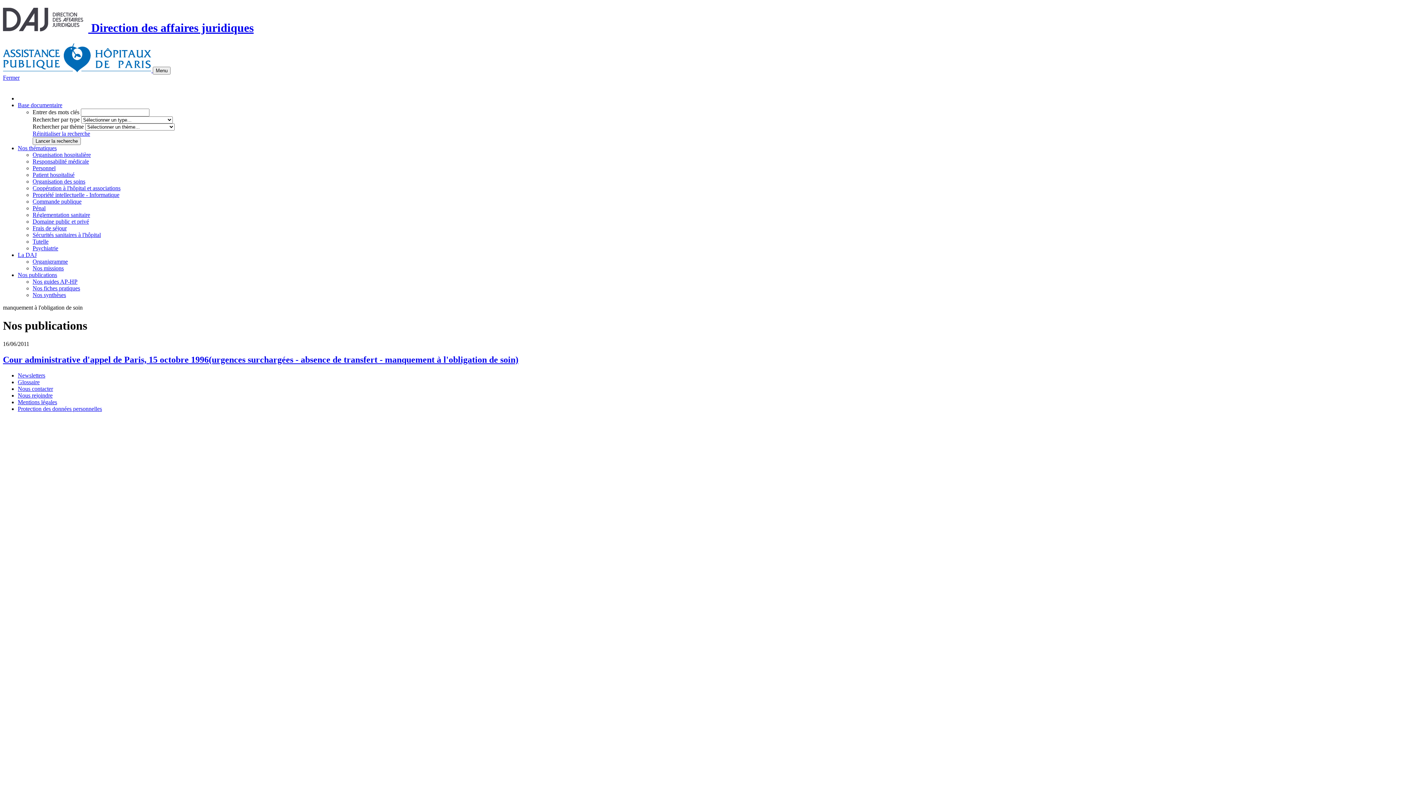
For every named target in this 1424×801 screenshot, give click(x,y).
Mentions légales (37, 402)
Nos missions (48, 268)
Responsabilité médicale (61, 161)
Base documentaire (40, 105)
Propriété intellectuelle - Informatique (76, 195)
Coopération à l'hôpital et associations (77, 188)
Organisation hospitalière (62, 155)
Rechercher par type (56, 119)
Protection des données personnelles (60, 409)
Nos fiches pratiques (56, 288)
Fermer (11, 78)
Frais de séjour (50, 228)
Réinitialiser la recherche (61, 134)
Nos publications (37, 275)
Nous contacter (35, 389)
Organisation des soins (59, 181)
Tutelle (41, 241)
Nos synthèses (49, 295)
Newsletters (31, 375)
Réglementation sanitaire (61, 215)
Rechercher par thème (58, 126)
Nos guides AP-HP (55, 281)
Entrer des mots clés (56, 112)
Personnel (44, 168)
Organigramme (50, 261)
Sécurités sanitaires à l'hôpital (67, 235)
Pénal (39, 208)
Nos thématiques (37, 148)
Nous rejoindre (35, 395)
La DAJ (27, 255)
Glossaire (29, 382)
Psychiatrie (45, 248)
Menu (162, 70)
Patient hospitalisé (54, 175)
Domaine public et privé (61, 221)
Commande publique (57, 201)
